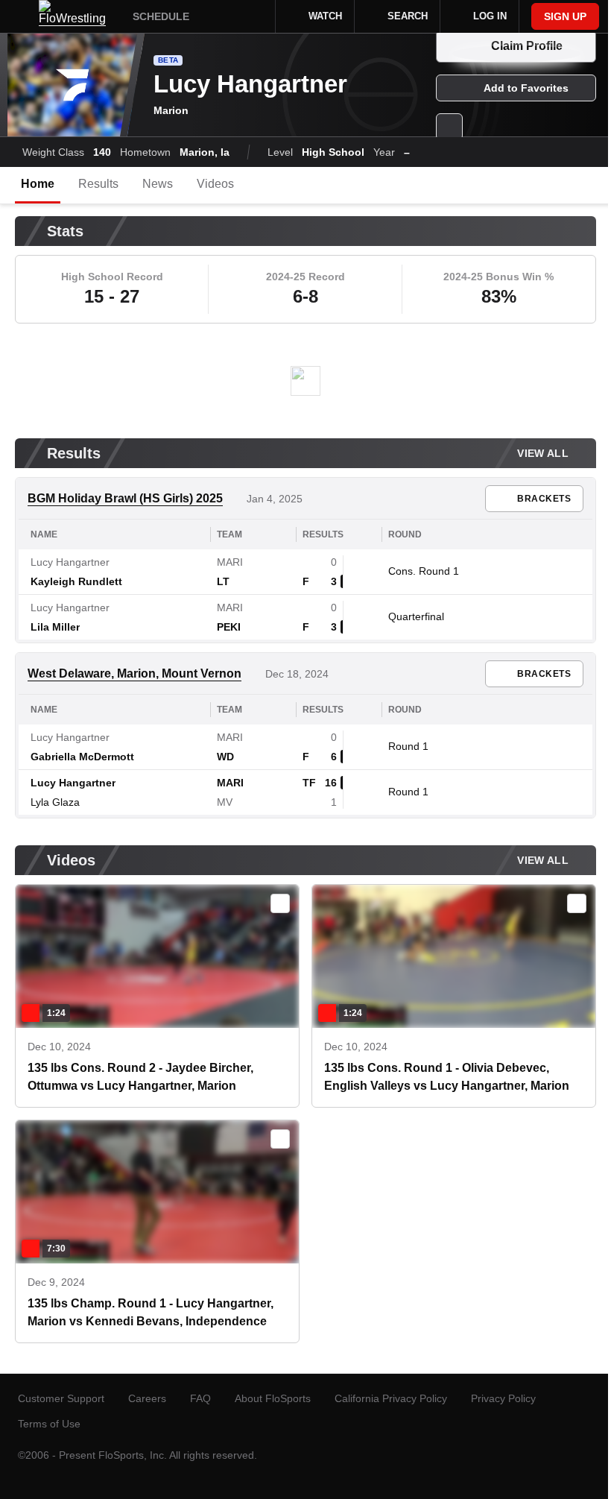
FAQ (200, 1398)
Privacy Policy (503, 1398)
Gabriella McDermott (82, 757)
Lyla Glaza (55, 802)
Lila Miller (55, 627)
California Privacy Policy (391, 1398)
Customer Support (61, 1398)
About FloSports (273, 1398)
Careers (147, 1398)
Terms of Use (49, 1424)
